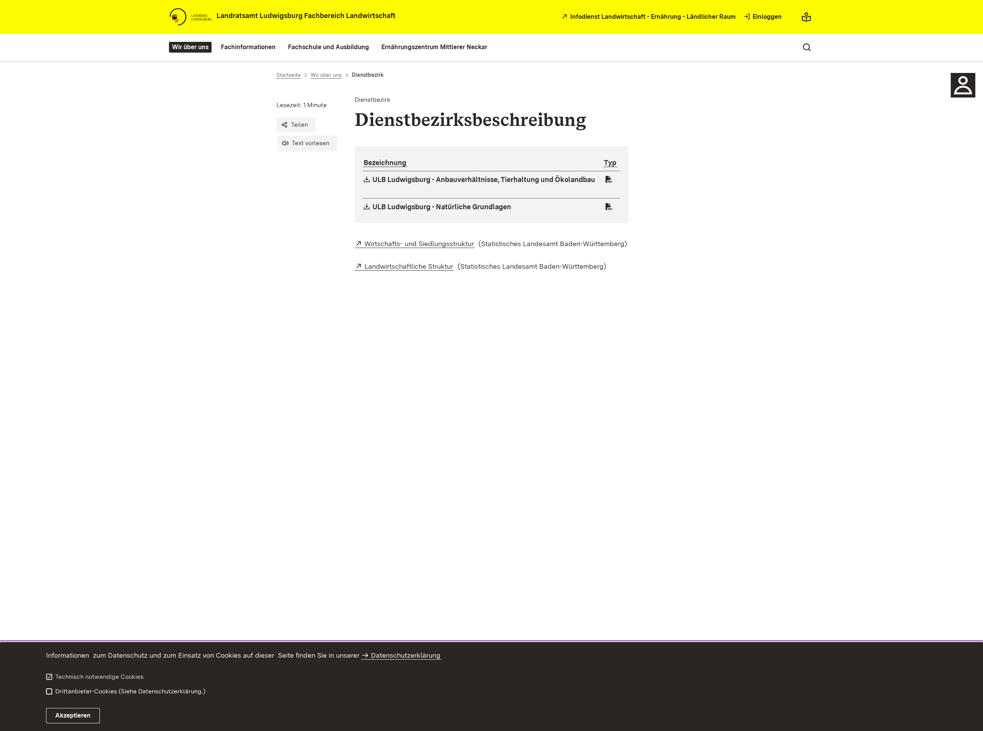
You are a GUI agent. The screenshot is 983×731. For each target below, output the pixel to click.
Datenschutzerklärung (405, 655)
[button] (296, 124)
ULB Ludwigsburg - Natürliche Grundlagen (442, 207)
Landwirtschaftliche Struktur (409, 266)
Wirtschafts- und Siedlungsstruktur (419, 244)
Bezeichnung (385, 163)
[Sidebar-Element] (963, 85)
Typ (610, 163)
